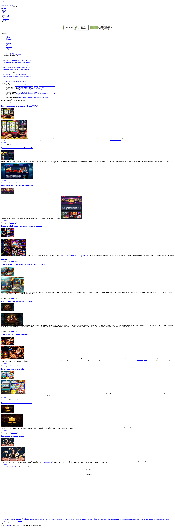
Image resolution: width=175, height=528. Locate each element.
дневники (54, 519)
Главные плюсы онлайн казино (12, 436)
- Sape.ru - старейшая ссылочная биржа (17, 81)
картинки (82, 519)
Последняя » (17, 466)
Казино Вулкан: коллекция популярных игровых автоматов (23, 264)
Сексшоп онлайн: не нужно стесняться (27, 84)
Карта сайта (6, 2)
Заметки (5, 14)
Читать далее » (4, 142)
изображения (69, 519)
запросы (64, 519)
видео (50, 519)
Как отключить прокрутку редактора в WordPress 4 (30, 88)
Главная (5, 1)
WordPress (25, 519)
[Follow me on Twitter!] (7, 5)
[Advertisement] (8, 496)
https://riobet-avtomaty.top (115, 140)
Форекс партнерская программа (13, 54)
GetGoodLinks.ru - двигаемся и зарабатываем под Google (16, 62)
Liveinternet (17, 519)
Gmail (8, 519)
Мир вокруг (6, 16)
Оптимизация (6, 17)
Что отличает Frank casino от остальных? (16, 403)
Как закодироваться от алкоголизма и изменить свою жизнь (32, 87)
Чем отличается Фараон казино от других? (17, 301)
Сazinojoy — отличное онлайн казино (14, 334)
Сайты (4, 21)
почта (136, 519)
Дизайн (5, 11)
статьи (167, 519)
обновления (100, 519)
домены (58, 519)
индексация (77, 519)
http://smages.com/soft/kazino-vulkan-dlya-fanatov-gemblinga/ (75, 255)
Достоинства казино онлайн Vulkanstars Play (17, 148)
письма (111, 519)
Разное (4, 20)
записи (60, 519)
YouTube (8, 34)
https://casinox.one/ (48, 462)
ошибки (105, 519)
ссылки (163, 519)
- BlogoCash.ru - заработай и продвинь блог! (19, 69)
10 (13, 466)
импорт (74, 519)
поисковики (128, 519)
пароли (109, 519)
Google (11, 519)
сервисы (150, 519)
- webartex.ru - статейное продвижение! (17, 74)
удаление (15, 521)
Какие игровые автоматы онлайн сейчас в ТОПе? (19, 106)
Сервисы (5, 22)
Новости (8, 44)
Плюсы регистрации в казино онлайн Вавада (17, 185)
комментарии (87, 519)
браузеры (45, 519)
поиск (123, 519)
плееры (121, 519)
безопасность (37, 519)
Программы (6, 19)
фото (26, 521)
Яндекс (32, 519)
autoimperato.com (90, 526)
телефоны (11, 521)
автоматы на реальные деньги (72, 393)
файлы (20, 521)
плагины (116, 519)
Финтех (8, 52)
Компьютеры (6, 15)
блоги (41, 519)
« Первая (8, 466)
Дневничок (6, 12)
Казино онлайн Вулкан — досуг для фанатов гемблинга (21, 226)
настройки (93, 519)
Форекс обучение (10, 53)
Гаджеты (5, 10)
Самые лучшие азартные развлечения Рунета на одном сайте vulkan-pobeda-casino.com (35, 86)
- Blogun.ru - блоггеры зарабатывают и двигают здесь (19, 67)
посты (133, 519)
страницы (6, 521)
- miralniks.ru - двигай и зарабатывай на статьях (19, 76)
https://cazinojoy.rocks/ (142, 360)
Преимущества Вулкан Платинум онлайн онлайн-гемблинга (33, 89)
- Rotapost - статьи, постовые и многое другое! (19, 65)
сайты (145, 519)
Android (4, 519)
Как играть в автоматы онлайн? (13, 369)
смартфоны (158, 519)
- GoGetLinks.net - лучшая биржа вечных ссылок (20, 60)
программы (140, 519)
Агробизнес (9, 36)
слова (154, 519)
